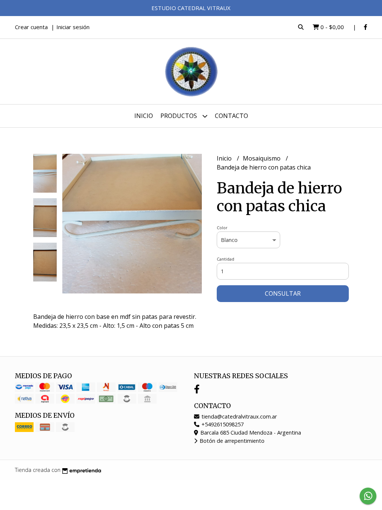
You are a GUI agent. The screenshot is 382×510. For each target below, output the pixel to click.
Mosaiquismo (262, 158)
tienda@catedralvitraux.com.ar (238, 416)
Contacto (231, 116)
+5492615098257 (222, 424)
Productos (179, 116)
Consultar (283, 293)
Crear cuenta (31, 27)
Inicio (143, 116)
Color (222, 227)
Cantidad (225, 259)
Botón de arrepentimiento (231, 440)
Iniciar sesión (73, 27)
